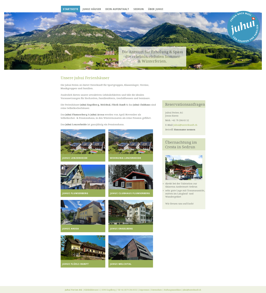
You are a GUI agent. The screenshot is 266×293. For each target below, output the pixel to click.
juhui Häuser (92, 9)
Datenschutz (156, 290)
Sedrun (138, 9)
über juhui (155, 9)
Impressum (144, 290)
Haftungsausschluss (172, 290)
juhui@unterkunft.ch (185, 125)
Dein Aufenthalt (117, 9)
